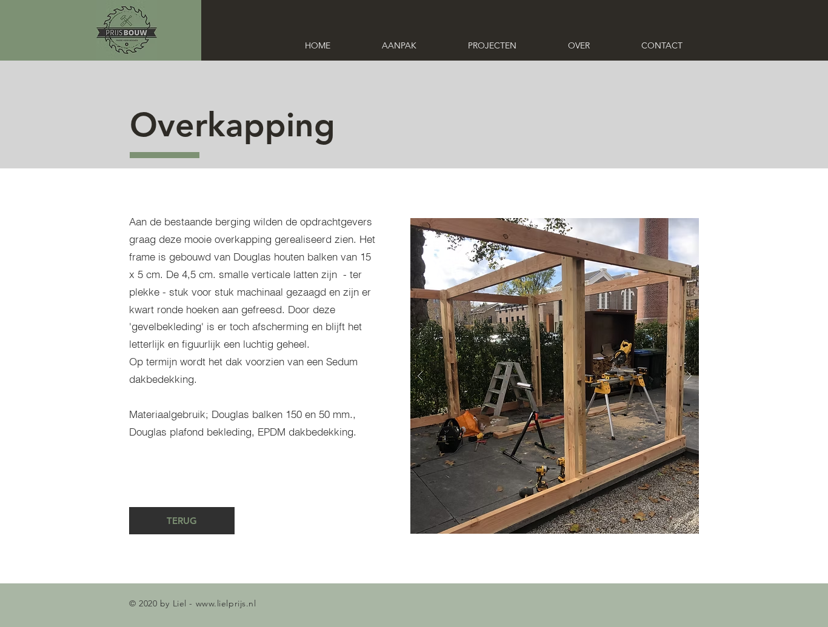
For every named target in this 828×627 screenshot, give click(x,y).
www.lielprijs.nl (226, 603)
